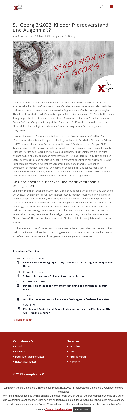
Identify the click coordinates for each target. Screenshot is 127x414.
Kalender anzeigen (22, 319)
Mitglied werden (78, 356)
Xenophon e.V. (25, 36)
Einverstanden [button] (82, 409)
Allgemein (58, 36)
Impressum (21, 351)
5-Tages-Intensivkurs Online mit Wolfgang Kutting (54, 276)
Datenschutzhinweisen (58, 409)
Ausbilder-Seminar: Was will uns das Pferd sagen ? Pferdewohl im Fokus (66, 299)
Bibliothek (75, 346)
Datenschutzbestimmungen (30, 356)
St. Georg (70, 36)
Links (72, 351)
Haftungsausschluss (25, 361)
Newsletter (75, 361)
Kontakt (19, 346)
